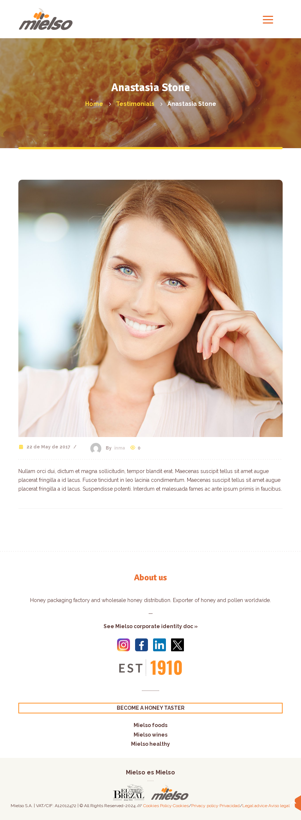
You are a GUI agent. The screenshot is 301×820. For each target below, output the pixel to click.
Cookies (181, 805)
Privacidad (230, 805)
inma (119, 448)
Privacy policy (204, 805)
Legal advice (254, 805)
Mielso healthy (150, 744)
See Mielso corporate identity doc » (151, 626)
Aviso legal (279, 805)
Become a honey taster (151, 708)
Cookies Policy (157, 805)
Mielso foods (150, 725)
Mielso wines (150, 735)
